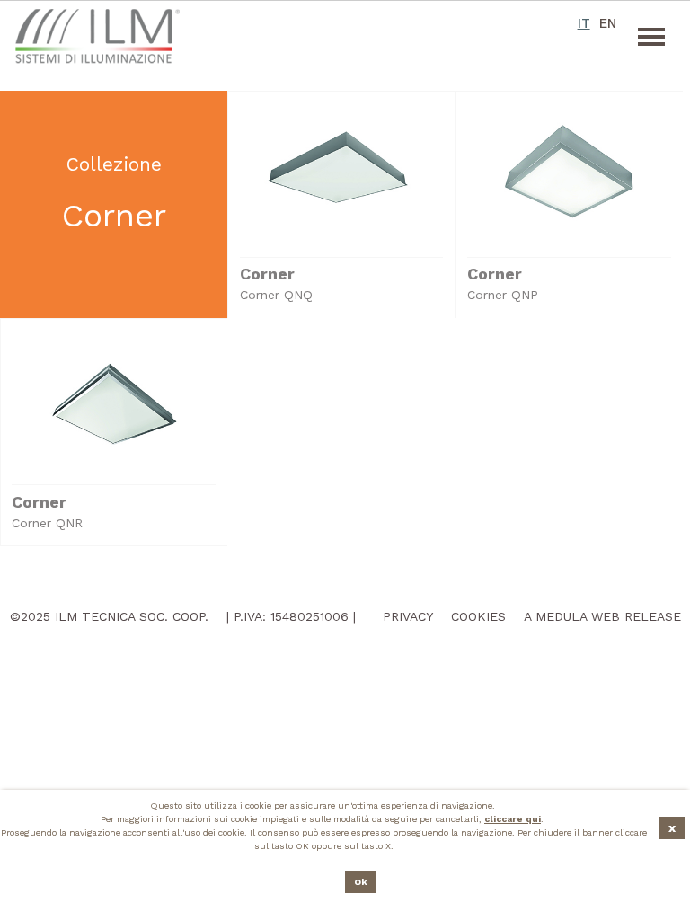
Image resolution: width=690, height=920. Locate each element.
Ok (360, 882)
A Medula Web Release (602, 616)
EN (607, 23)
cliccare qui (512, 819)
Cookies (478, 616)
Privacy (408, 616)
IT (583, 23)
